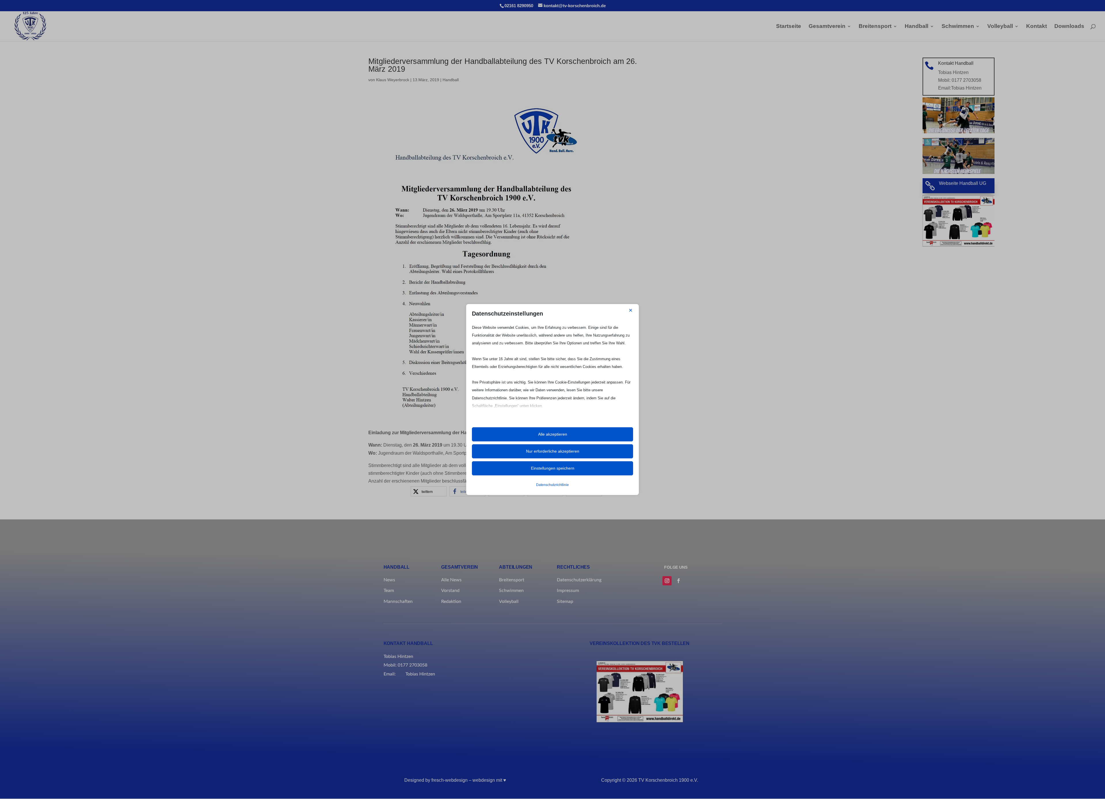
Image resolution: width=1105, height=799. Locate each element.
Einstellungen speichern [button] (552, 468)
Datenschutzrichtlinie (552, 485)
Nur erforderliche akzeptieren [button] (552, 451)
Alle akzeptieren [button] (552, 434)
